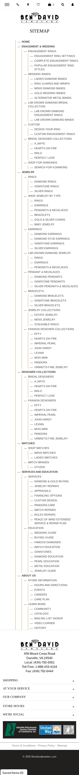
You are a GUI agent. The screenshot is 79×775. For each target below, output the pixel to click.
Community (42, 608)
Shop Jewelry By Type (44, 195)
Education (36, 527)
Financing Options (48, 495)
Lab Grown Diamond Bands (54, 119)
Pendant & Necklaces (44, 271)
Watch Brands (38, 462)
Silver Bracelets (47, 305)
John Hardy (43, 348)
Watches (28, 443)
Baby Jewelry (44, 224)
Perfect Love (44, 157)
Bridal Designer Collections (50, 138)
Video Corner (44, 623)
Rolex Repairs (44, 514)
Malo (38, 153)
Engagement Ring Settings (54, 55)
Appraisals (42, 490)
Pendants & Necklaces (51, 210)
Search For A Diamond (50, 167)
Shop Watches (38, 448)
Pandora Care (44, 505)
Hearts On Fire (45, 148)
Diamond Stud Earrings (52, 238)
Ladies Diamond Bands (50, 78)
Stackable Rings (46, 324)
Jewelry (28, 172)
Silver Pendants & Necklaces (56, 286)
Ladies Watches (45, 457)
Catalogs (41, 613)
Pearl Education (46, 561)
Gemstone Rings (46, 186)
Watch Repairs (45, 509)
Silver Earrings (46, 248)
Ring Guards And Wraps (52, 83)
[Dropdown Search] (62, 4)
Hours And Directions (50, 585)
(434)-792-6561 (44, 662)
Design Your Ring (47, 129)
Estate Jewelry (46, 314)
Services (34, 476)
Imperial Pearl (45, 343)
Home (26, 41)
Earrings (41, 205)
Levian (39, 352)
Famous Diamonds (47, 542)
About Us (29, 575)
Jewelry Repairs (46, 486)
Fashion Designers (42, 400)
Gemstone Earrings (49, 243)
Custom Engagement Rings (54, 134)
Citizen (39, 467)
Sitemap (62, 745)
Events (39, 589)
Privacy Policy (46, 745)
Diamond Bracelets (48, 295)
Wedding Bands (39, 74)
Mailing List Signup (48, 618)
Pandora (40, 362)
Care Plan (41, 599)
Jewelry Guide (45, 570)
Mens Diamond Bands (49, 88)
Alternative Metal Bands (52, 97)
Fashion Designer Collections (51, 329)
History (40, 627)
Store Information (42, 580)
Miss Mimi (41, 357)
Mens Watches (45, 452)
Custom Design (45, 500)
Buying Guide (44, 537)
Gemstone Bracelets (50, 300)
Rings (32, 176)
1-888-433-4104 (46, 666)
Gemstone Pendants (49, 281)
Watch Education (47, 547)
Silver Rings (43, 191)
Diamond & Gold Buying (51, 481)
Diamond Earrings (48, 233)
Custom (34, 124)
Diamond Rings (45, 181)
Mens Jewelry (44, 319)
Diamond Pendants (48, 276)
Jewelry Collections (44, 310)
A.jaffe (39, 143)
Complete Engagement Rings (56, 60)
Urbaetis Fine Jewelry (51, 367)
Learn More (37, 604)
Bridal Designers (41, 376)
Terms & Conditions (23, 745)
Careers (40, 594)
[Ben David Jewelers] (39, 16)
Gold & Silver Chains (49, 219)
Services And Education (40, 471)
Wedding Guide (45, 532)
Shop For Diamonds (42, 162)
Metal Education (46, 566)
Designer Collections (39, 371)
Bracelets (42, 214)
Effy (37, 333)
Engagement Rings (42, 51)
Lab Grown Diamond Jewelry (49, 252)
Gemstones (42, 551)
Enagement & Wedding (38, 46)
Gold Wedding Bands (49, 93)
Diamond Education (48, 556)
